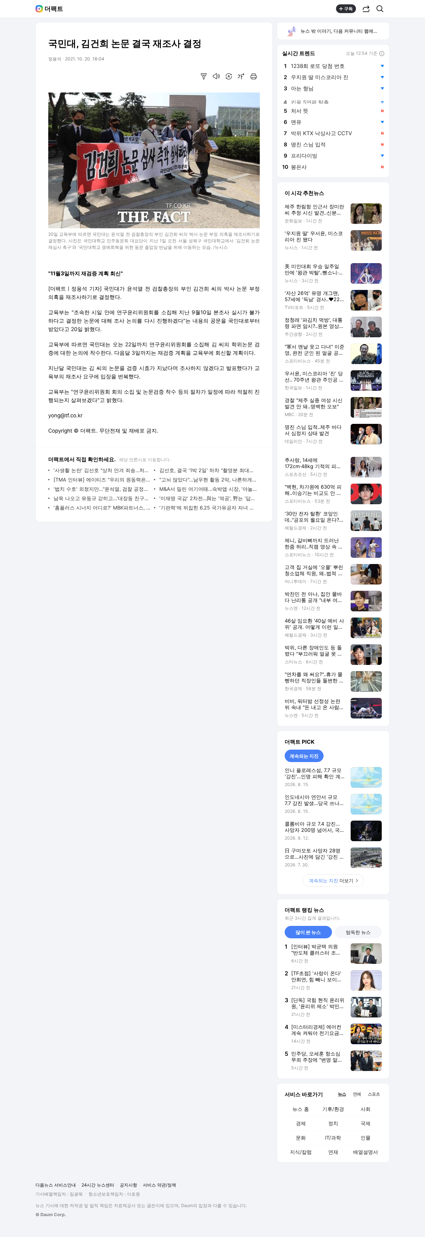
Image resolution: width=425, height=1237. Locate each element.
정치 (333, 1123)
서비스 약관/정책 (159, 1184)
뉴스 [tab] (342, 1094)
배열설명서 (365, 1152)
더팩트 (53, 9)
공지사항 (128, 1184)
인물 (366, 1138)
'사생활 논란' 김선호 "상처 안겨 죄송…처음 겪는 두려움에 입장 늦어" (102, 470)
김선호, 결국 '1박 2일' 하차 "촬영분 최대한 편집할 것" (208, 470)
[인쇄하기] (253, 76)
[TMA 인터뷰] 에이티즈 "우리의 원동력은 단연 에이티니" (102, 479)
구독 (348, 8)
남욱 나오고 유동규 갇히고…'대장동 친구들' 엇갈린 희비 (102, 498)
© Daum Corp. (50, 1214)
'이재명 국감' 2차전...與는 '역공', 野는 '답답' (208, 498)
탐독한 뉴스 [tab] (358, 932)
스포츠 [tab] (374, 1094)
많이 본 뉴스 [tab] (308, 932)
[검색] (382, 8)
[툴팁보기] (381, 54)
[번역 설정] (228, 76)
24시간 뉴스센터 (98, 1184)
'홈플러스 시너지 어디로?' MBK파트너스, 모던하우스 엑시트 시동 (102, 508)
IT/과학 (333, 1138)
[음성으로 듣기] (216, 76)
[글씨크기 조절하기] (241, 76)
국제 (366, 1123)
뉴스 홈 (300, 1109)
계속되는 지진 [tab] (304, 756)
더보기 (331, 881)
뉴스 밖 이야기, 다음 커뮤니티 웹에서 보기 (345, 31)
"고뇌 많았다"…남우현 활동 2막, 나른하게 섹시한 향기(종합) (208, 479)
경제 (301, 1123)
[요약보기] (204, 76)
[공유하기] (366, 8)
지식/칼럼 (301, 1152)
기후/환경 (333, 1109)
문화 (301, 1138)
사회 (366, 1109)
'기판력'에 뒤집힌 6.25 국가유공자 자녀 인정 (208, 508)
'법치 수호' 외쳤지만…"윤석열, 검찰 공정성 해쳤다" (102, 489)
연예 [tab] (357, 1094)
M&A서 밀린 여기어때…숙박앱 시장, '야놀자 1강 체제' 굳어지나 (208, 489)
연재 (333, 1152)
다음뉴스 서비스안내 (55, 1184)
